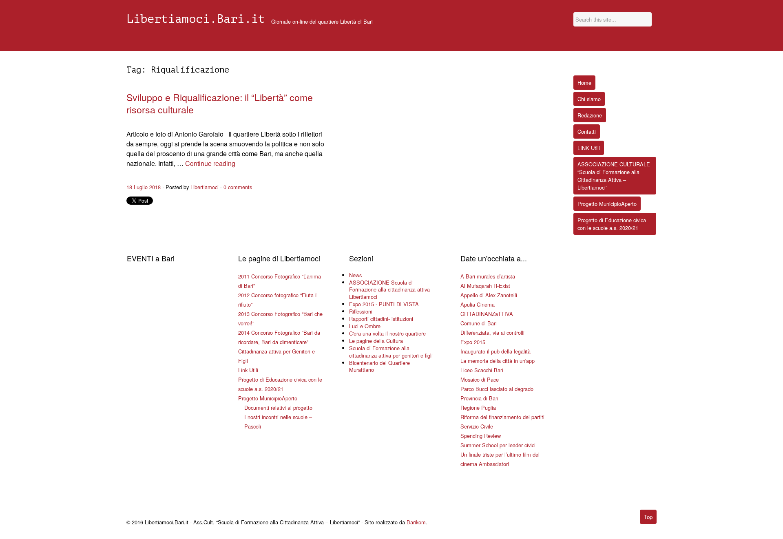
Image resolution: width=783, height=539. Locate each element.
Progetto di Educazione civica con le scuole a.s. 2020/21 (611, 224)
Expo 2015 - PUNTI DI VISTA (384, 304)
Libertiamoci (204, 187)
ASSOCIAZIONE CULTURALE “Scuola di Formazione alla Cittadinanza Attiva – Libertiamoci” (613, 175)
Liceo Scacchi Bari (481, 370)
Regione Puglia (478, 407)
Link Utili (248, 370)
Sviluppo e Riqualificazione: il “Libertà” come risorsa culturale (219, 103)
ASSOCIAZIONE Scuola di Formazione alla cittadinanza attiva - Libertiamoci (391, 289)
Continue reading (210, 163)
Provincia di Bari (479, 398)
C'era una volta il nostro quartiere (387, 333)
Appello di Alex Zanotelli (488, 295)
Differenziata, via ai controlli (492, 332)
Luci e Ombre (364, 326)
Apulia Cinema (477, 304)
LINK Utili (588, 148)
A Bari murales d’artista (487, 276)
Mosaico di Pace (479, 379)
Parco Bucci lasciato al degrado (496, 389)
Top (648, 517)
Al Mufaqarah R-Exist (485, 285)
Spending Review (480, 436)
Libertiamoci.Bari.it (195, 19)
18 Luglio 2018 (143, 187)
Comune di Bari (478, 323)
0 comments (237, 187)
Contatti (586, 131)
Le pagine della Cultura (376, 341)
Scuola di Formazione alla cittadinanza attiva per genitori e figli (391, 351)
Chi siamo (589, 99)
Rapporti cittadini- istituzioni (381, 319)
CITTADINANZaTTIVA (486, 314)
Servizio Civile (476, 426)
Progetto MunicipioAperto (267, 398)
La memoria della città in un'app (497, 360)
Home (584, 82)
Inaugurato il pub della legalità (495, 351)
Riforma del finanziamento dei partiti (502, 417)
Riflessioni (360, 311)
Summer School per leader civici (497, 445)
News (355, 275)
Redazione (589, 115)
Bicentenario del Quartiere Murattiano (379, 366)
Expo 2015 (472, 342)
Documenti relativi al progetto (278, 407)
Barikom (416, 522)
